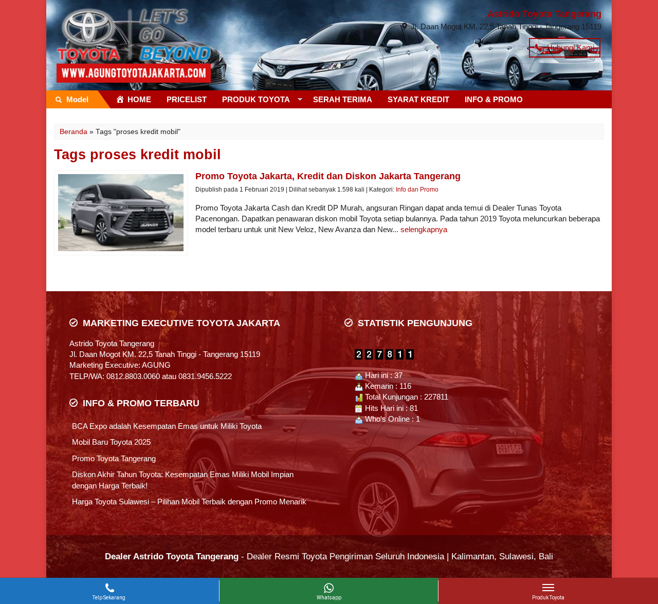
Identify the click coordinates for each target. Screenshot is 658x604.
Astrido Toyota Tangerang (544, 14)
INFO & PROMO (494, 99)
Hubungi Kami (569, 47)
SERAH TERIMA (342, 99)
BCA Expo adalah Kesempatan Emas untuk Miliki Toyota (167, 426)
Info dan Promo (417, 189)
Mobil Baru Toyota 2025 (111, 442)
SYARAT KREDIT (418, 99)
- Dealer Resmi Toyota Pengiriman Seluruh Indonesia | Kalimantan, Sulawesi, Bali (329, 556)
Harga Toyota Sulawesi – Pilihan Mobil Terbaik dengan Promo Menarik (189, 501)
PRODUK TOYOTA (256, 99)
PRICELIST (187, 99)
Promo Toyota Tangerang (114, 458)
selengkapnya (423, 229)
